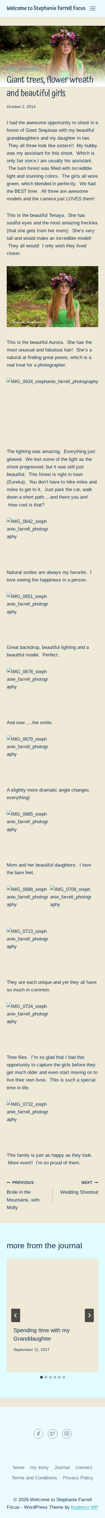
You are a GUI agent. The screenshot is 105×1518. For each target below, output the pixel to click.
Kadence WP (84, 1507)
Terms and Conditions (34, 1478)
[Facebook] (38, 1434)
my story (39, 1467)
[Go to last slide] (15, 1315)
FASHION (30, 69)
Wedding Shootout (79, 1188)
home (18, 1467)
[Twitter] (52, 1434)
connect (84, 1467)
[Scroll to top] (91, 1509)
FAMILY (13, 69)
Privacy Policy (78, 1478)
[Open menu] (92, 8)
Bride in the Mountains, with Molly (23, 1195)
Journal (62, 1467)
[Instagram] (67, 1434)
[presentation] (52, 1288)
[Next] (89, 1315)
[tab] (41, 1377)
